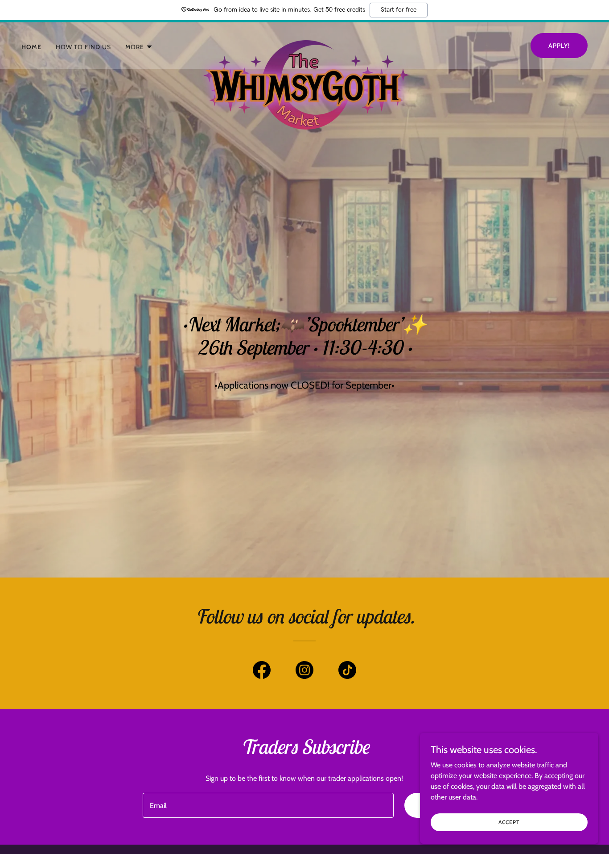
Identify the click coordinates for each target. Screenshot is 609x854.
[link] (304, 43)
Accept (508, 822)
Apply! (559, 46)
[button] (139, 47)
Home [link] (31, 47)
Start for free (398, 10)
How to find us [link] (83, 47)
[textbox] (268, 805)
